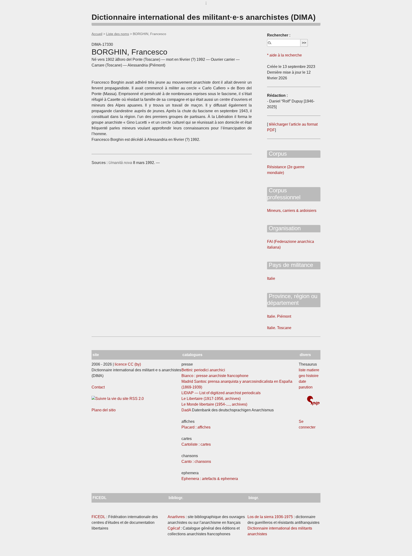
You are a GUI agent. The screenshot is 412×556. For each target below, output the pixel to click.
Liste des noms (117, 34)
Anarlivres (176, 517)
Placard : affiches (196, 427)
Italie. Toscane (279, 328)
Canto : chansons (196, 461)
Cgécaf (174, 528)
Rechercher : (278, 35)
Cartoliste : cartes (196, 444)
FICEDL (98, 517)
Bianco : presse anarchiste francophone (214, 376)
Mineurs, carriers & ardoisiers (291, 211)
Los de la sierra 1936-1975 (270, 517)
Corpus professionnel (283, 193)
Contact (98, 387)
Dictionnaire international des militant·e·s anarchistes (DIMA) (204, 17)
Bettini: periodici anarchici (203, 370)
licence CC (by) (128, 364)
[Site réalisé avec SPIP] (313, 401)
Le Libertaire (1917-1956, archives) (211, 399)
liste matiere (309, 370)
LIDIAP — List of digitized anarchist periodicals (221, 393)
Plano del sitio (104, 410)
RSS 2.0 (136, 399)
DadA (186, 410)
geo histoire (309, 376)
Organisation (284, 228)
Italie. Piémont (279, 316)
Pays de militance (290, 265)
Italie (271, 278)
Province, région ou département (292, 299)
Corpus (277, 153)
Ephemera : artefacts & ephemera (209, 479)
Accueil (97, 34)
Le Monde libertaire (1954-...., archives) (214, 404)
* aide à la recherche (284, 55)
